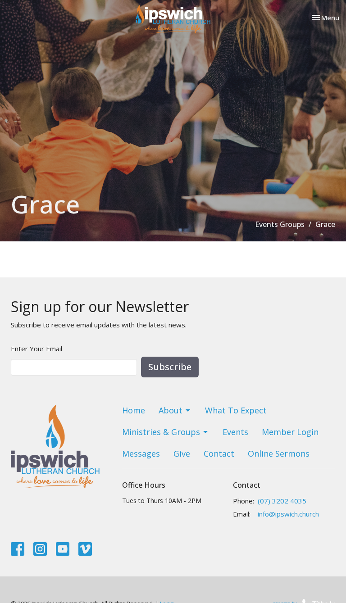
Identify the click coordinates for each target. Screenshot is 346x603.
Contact (219, 453)
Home (133, 410)
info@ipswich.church (288, 513)
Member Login (290, 431)
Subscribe (169, 367)
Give (181, 453)
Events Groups (280, 224)
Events (235, 431)
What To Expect (236, 410)
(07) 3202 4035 (282, 500)
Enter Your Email (36, 348)
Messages (141, 453)
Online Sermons (279, 453)
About (170, 410)
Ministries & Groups (161, 431)
